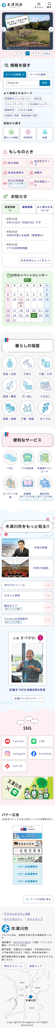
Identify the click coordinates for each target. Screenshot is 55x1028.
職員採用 (9, 110)
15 (47, 299)
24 (14, 315)
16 (8, 310)
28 (40, 315)
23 (8, 315)
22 (47, 310)
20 (34, 310)
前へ (3, 31)
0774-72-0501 (22, 942)
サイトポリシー (13, 919)
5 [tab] (39, 53)
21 (40, 310)
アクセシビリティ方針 (17, 914)
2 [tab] (22, 53)
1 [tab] (16, 53)
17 (14, 310)
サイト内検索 (13, 74)
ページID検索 (38, 74)
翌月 (27, 280)
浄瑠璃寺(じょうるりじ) (17, 99)
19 (27, 310)
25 (21, 315)
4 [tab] (33, 53)
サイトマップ (35, 919)
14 (40, 299)
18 (21, 310)
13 (34, 299)
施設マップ (36, 966)
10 (14, 299)
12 (27, 299)
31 (14, 320)
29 (47, 315)
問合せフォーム (13, 966)
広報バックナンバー (26, 698)
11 (21, 299)
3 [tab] (27, 53)
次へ (51, 31)
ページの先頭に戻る (40, 899)
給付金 (38, 99)
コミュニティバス (14, 104)
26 (27, 315)
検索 (45, 83)
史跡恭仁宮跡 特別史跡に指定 (21, 116)
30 (8, 320)
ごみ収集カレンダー (38, 104)
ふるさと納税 (26, 110)
